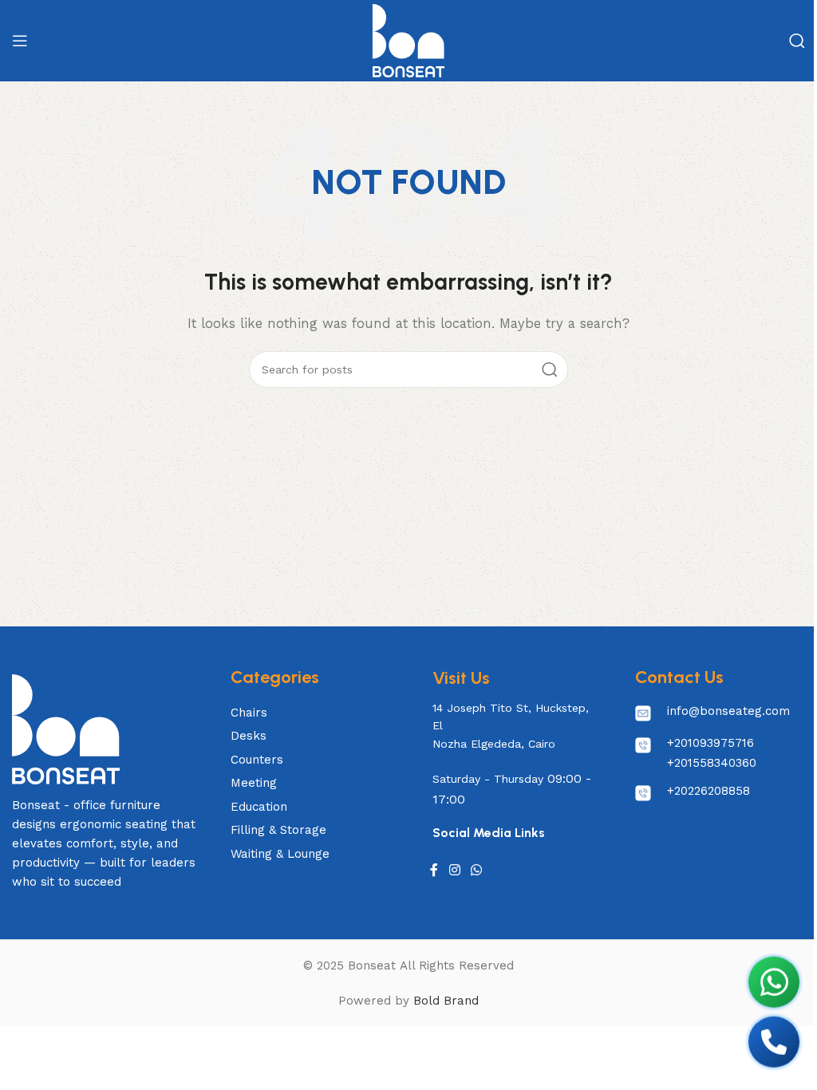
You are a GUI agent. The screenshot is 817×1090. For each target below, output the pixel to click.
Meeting (254, 783)
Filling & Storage (278, 830)
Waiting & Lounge (280, 854)
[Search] (797, 41)
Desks (248, 736)
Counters (257, 759)
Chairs (249, 712)
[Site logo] (408, 40)
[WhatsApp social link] (476, 870)
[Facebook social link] (434, 870)
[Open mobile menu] (20, 41)
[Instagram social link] (454, 870)
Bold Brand (446, 1000)
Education (259, 807)
